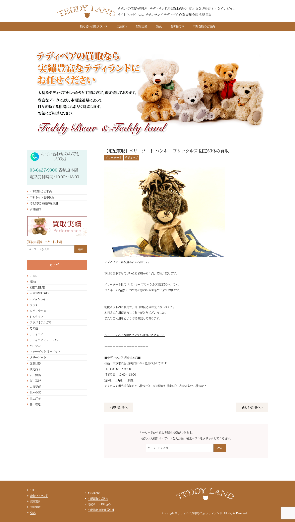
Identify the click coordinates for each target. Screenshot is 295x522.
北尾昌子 (35, 369)
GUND (33, 275)
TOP (32, 490)
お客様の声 (177, 26)
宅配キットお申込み (42, 197)
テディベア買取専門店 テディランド (200, 513)
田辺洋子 (35, 398)
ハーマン (35, 345)
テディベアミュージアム (45, 340)
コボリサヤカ (38, 310)
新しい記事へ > (252, 407)
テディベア (36, 334)
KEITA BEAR (37, 287)
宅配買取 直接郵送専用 (44, 203)
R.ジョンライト (39, 299)
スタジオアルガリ (41, 322)
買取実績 (141, 26)
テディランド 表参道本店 (122, 357)
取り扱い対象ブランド (94, 26)
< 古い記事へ (119, 407)
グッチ (34, 305)
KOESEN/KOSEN (40, 293)
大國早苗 (35, 386)
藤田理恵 (35, 404)
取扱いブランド (39, 495)
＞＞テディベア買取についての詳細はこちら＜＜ (134, 335)
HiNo (33, 281)
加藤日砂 (35, 363)
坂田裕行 (35, 380)
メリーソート (38, 357)
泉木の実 (35, 392)
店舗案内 (121, 26)
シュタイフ (36, 316)
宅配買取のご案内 (204, 26)
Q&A (159, 26)
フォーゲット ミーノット (45, 351)
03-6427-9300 (43, 170)
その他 (34, 328)
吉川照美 (35, 375)
